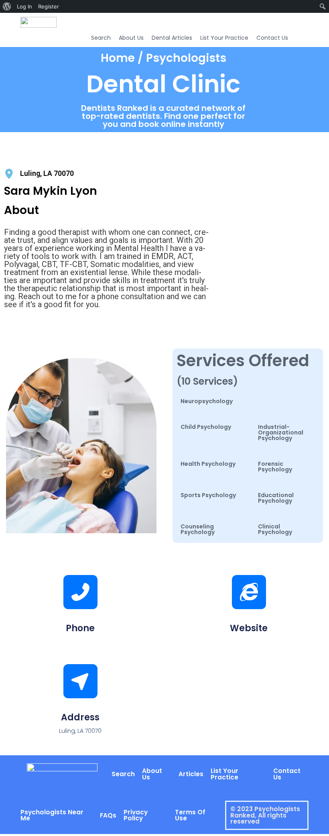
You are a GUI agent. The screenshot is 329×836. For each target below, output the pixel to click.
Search (101, 38)
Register (48, 6)
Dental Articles (172, 38)
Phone (80, 628)
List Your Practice (224, 38)
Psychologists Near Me (51, 815)
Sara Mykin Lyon (50, 191)
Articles (191, 774)
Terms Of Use (190, 815)
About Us (131, 38)
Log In (24, 6)
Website (249, 628)
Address (80, 717)
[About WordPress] (7, 6)
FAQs (108, 815)
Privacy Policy (136, 815)
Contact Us (272, 38)
